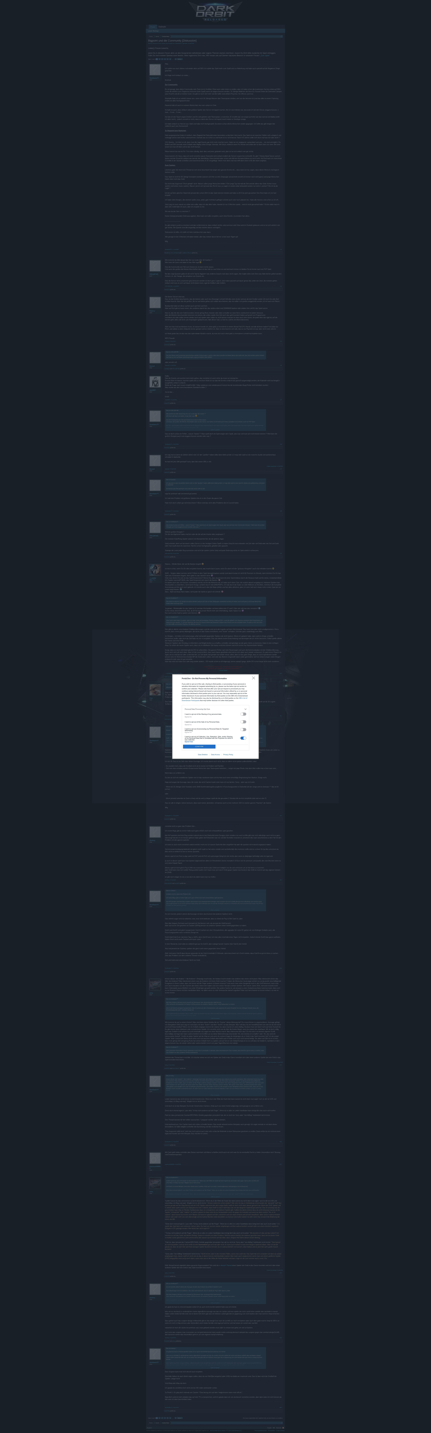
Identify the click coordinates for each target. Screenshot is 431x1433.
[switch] (243, 714)
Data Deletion (203, 754)
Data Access (215, 754)
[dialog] (215, 716)
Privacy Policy (228, 754)
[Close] (254, 679)
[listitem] (215, 709)
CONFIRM (199, 746)
